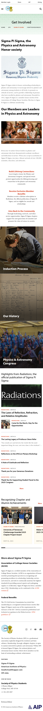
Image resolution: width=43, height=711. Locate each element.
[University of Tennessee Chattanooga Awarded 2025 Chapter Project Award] (16, 515)
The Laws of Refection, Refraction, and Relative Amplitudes (19, 414)
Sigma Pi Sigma (19, 27)
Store (19, 2)
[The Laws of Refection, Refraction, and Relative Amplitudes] (21, 395)
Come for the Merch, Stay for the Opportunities (24, 424)
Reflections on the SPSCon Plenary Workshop (19, 454)
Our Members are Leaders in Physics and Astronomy (20, 111)
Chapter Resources (34, 27)
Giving (40, 2)
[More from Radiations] (21, 488)
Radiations (5, 409)
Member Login (5, 2)
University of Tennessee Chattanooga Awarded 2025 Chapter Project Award (14, 532)
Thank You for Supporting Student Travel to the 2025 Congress (20, 481)
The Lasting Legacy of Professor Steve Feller (18, 439)
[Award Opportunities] (40, 503)
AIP (29, 2)
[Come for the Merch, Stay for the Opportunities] (5, 424)
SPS (9, 27)
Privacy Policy (6, 701)
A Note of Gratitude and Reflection (15, 462)
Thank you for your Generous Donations (17, 471)
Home (3, 27)
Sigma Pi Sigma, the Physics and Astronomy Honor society (18, 45)
